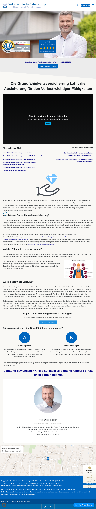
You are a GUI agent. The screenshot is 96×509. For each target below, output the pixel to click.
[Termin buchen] (48, 411)
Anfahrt (21, 501)
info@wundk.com (36, 483)
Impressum (14, 501)
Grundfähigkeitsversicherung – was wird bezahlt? (19, 159)
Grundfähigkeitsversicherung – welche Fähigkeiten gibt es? (22, 156)
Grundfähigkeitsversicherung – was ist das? (17, 153)
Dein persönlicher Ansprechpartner (14, 170)
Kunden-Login (85, 5)
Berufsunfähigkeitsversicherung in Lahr (55, 237)
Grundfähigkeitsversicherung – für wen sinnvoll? (19, 167)
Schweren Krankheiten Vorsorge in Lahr (41, 244)
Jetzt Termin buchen (48, 66)
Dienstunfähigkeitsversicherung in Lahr (16, 239)
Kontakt (27, 501)
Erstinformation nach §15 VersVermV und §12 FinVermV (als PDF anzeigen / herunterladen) (31, 485)
